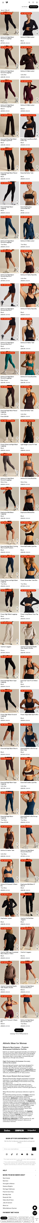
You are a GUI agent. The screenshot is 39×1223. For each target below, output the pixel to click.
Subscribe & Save (8, 1200)
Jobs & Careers (7, 1203)
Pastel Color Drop (8, 1192)
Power (27, 1095)
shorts (17, 1071)
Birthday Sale (7, 1194)
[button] (3, 1218)
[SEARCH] (29, 2)
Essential (26, 1104)
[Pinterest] (27, 1154)
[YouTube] (22, 1154)
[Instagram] (7, 1154)
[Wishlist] (33, 2)
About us (5, 1205)
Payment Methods (11, 1213)
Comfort (30, 1111)
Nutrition (25, 7)
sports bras (29, 1070)
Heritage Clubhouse (9, 1189)
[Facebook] (17, 1154)
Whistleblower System (10, 1208)
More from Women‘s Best (14, 1175)
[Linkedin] (32, 1154)
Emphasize (31, 1101)
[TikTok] (12, 1154)
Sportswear (33, 7)
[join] (34, 1149)
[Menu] (3, 2)
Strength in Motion (9, 1184)
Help (5, 1170)
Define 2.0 (14, 1098)
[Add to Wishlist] (17, 30)
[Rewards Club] (35, 1213)
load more (19, 1030)
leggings (11, 1070)
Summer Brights (8, 1186)
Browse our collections (10, 1118)
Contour (18, 1114)
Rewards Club (7, 1197)
